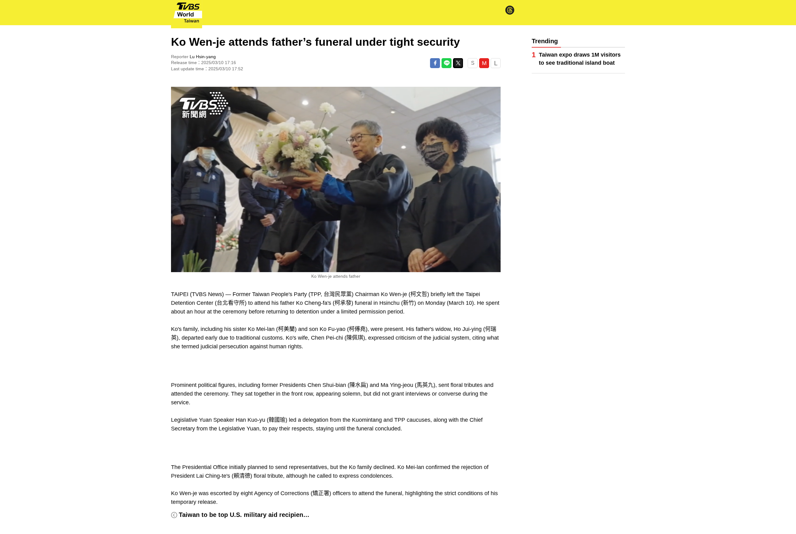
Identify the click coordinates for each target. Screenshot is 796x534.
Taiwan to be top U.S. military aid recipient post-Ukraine (262, 514)
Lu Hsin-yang (203, 56)
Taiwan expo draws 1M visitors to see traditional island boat (580, 59)
